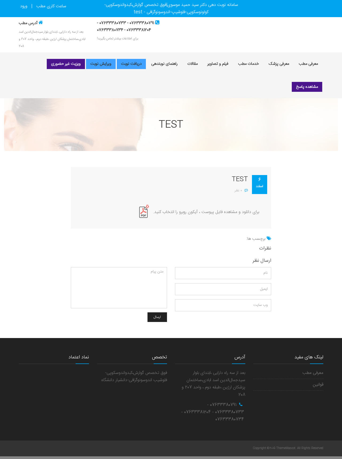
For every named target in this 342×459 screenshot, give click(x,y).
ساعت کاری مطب (51, 6)
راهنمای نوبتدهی (164, 63)
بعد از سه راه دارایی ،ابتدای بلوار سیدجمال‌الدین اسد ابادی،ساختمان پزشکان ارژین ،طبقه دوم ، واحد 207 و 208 (52, 39)
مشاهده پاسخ (307, 87)
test (240, 179)
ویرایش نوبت (100, 63)
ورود (23, 6)
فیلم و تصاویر (217, 63)
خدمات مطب (248, 63)
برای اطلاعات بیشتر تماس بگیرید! (117, 38)
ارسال (157, 317)
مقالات (192, 63)
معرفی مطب (308, 63)
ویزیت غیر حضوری (66, 63)
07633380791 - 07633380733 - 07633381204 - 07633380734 (212, 412)
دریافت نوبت (131, 63)
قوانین (318, 384)
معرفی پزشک (279, 63)
